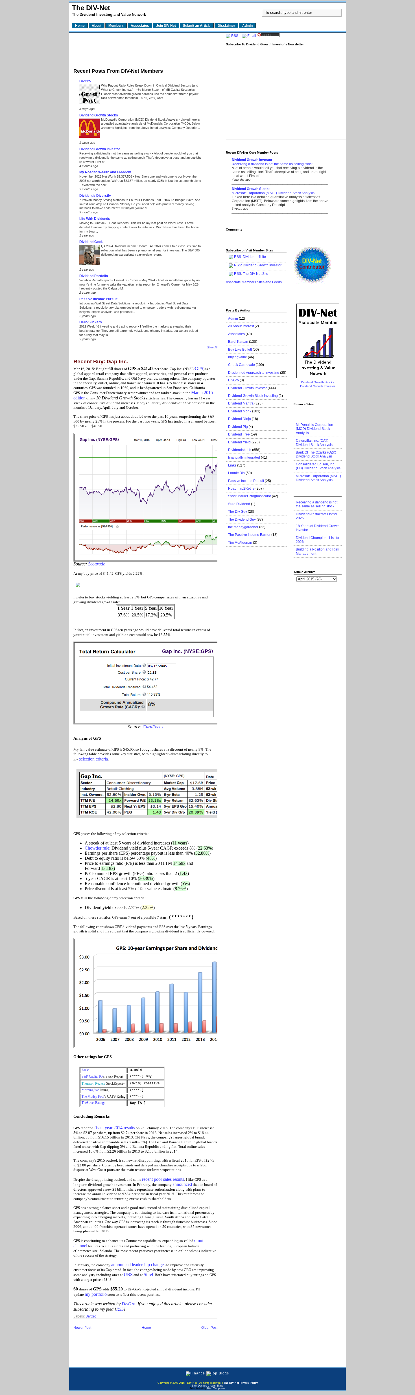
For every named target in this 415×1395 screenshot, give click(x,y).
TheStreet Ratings (93, 1103)
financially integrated (244, 457)
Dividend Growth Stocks (98, 115)
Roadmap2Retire (241, 488)
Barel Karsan (238, 342)
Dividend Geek (91, 242)
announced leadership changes (138, 1264)
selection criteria (93, 759)
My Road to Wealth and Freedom (105, 172)
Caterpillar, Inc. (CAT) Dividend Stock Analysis (314, 442)
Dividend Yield (239, 442)
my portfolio (96, 1294)
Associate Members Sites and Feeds (254, 282)
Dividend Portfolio (93, 276)
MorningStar (90, 1090)
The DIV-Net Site (255, 274)
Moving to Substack (93, 223)
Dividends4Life (254, 257)
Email (251, 36)
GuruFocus (153, 726)
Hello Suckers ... (92, 322)
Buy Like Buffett (240, 349)
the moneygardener (243, 527)
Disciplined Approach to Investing (253, 373)
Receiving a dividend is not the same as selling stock (115, 153)
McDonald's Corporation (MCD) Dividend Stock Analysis (140, 119)
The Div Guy (237, 512)
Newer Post (82, 1328)
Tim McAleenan (240, 543)
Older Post (209, 1328)
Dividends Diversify (95, 196)
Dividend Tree (239, 434)
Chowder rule (97, 848)
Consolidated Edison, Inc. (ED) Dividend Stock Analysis (318, 466)
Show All (212, 347)
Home (146, 1328)
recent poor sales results (163, 1179)
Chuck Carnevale (241, 365)
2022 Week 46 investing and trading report (108, 326)
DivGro (85, 81)
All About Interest (241, 326)
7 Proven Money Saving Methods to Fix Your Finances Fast (120, 200)
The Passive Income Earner (249, 535)
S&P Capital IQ (92, 1076)
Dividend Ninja (239, 419)
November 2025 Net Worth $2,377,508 (106, 176)
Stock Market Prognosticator (249, 496)
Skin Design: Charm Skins (207, 1385)
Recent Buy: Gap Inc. (100, 361)
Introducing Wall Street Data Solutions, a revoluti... (113, 303)
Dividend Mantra (241, 403)
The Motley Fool (93, 1096)
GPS (199, 368)
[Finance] (195, 1373)
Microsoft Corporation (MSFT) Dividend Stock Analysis (273, 193)
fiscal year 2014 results (114, 1127)
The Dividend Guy (242, 519)
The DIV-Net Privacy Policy (241, 1382)
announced (182, 1184)
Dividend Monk (239, 411)
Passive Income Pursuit (98, 299)
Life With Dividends (94, 219)
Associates (236, 334)
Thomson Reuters (93, 1084)
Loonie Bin (236, 473)
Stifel (148, 1274)
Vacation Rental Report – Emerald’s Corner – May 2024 (117, 280)
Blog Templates (216, 1388)
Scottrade (96, 563)
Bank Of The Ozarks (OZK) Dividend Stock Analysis (316, 454)
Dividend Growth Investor (99, 149)
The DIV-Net (91, 8)
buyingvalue (237, 357)
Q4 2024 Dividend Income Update (124, 246)
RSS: (238, 265)
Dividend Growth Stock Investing (253, 396)
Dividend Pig (238, 427)
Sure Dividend (239, 504)
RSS (120, 1309)
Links (232, 465)
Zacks (85, 1070)
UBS (128, 1274)
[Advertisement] (145, 48)
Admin (233, 318)
